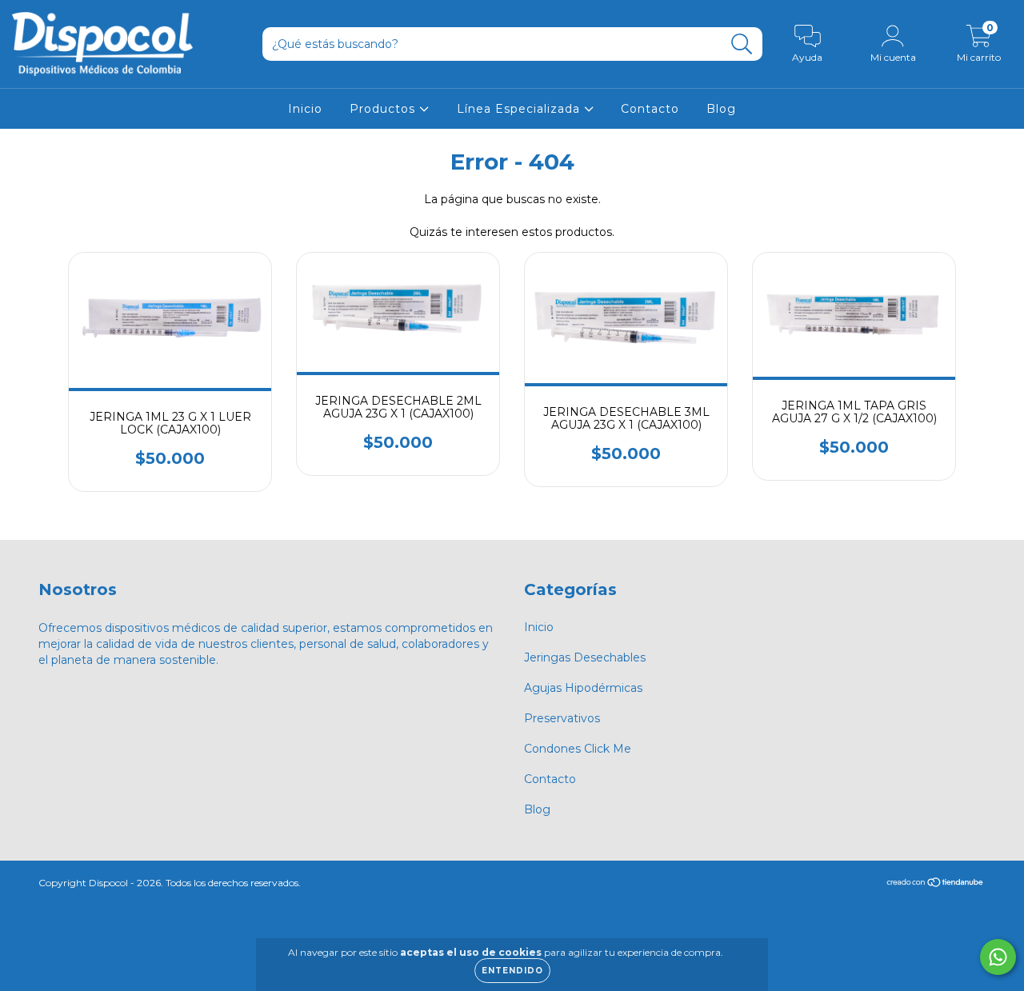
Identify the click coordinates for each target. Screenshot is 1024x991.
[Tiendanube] (936, 884)
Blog (721, 109)
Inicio (305, 109)
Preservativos (562, 718)
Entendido (512, 970)
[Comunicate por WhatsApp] (998, 957)
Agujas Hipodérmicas (583, 688)
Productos (384, 109)
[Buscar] (742, 44)
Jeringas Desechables (585, 657)
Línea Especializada (520, 109)
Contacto (650, 109)
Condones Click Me (577, 748)
